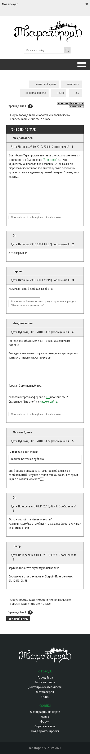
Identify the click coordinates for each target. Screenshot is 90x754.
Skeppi (17, 546)
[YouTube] (82, 4)
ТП (48, 397)
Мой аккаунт (10, 4)
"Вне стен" (50, 159)
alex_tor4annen (23, 138)
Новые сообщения (45, 84)
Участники (73, 84)
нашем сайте (48, 401)
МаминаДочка (22, 432)
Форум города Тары (22, 115)
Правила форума (36, 92)
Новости (42, 115)
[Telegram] (86, 4)
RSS (77, 92)
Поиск (60, 92)
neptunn (18, 271)
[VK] (78, 4)
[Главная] (45, 39)
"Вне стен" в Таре (40, 119)
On (14, 235)
